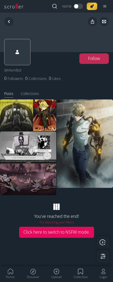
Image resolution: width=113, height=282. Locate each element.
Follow (94, 58)
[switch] (72, 6)
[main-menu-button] (105, 6)
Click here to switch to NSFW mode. (56, 232)
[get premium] (92, 6)
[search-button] (55, 6)
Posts (8, 93)
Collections (30, 93)
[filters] (103, 256)
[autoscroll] (103, 242)
